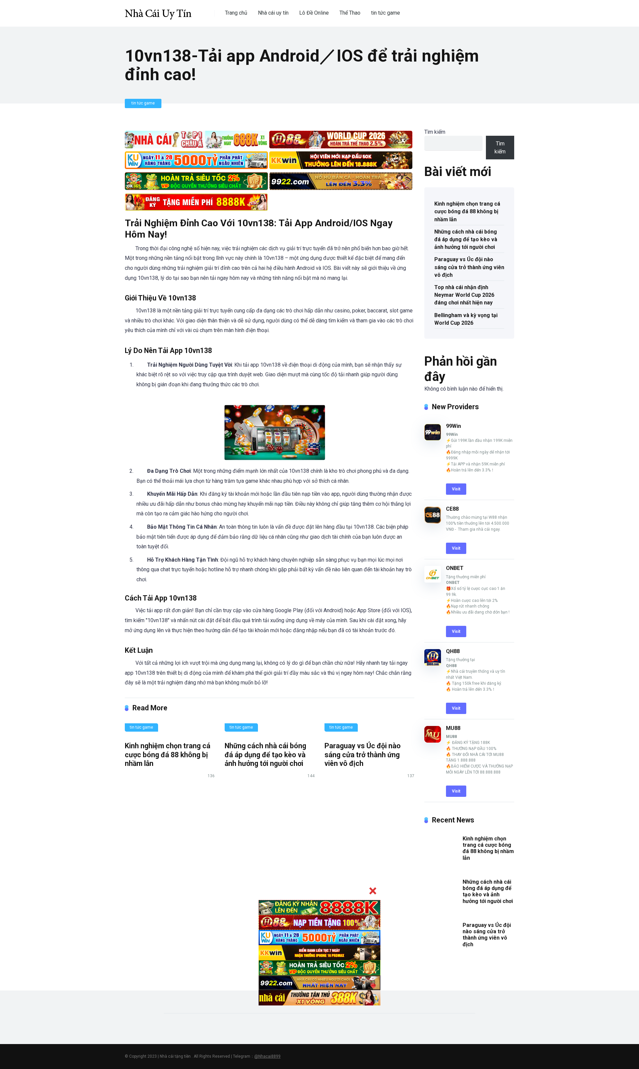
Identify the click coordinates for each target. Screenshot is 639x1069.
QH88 (453, 651)
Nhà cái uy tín (273, 13)
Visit (456, 489)
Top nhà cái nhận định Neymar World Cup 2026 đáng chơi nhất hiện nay (464, 295)
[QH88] (432, 664)
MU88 (453, 728)
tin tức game (385, 13)
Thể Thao (349, 13)
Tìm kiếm (434, 132)
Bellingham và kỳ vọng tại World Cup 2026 (466, 319)
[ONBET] (432, 581)
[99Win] (432, 439)
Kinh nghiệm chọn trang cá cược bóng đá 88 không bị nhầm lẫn (167, 755)
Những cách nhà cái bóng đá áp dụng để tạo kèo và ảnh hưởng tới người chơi (265, 755)
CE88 (452, 509)
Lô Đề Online (314, 13)
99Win (453, 426)
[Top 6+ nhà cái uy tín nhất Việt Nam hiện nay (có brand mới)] (158, 11)
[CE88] (432, 521)
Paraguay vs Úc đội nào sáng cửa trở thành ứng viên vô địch (362, 755)
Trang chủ (236, 13)
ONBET (455, 568)
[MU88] (432, 741)
